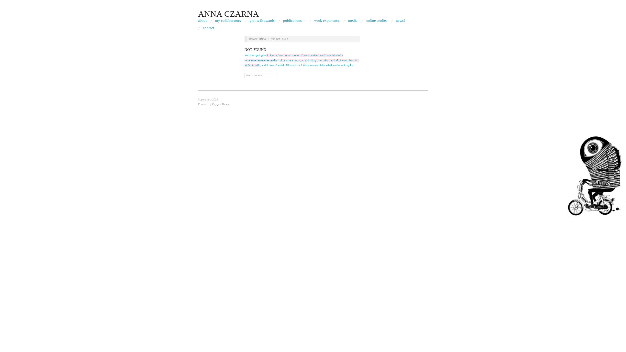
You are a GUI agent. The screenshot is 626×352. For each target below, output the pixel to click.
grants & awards (262, 20)
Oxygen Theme (221, 104)
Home (262, 39)
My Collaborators (228, 20)
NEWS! (400, 20)
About (202, 20)
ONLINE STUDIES (376, 20)
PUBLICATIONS (292, 20)
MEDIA (353, 20)
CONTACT (208, 28)
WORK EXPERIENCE (327, 20)
